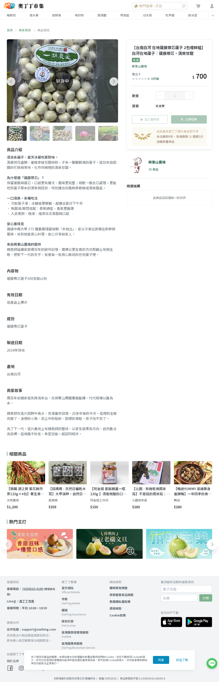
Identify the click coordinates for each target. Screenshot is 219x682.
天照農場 (13, 500)
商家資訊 (25, 30)
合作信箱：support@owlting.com (31, 629)
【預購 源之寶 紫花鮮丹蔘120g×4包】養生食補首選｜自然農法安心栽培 (25, 491)
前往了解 (182, 660)
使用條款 (115, 608)
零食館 (124, 15)
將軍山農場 (139, 66)
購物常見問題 (118, 588)
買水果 (34, 15)
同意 (161, 660)
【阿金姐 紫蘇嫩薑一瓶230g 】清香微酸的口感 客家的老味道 (108, 491)
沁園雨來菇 (139, 500)
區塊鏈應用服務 (72, 643)
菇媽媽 (53, 500)
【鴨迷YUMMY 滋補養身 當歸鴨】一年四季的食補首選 (193, 491)
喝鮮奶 (11, 15)
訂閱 (206, 598)
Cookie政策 (118, 615)
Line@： (20, 601)
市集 (65, 599)
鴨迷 (177, 500)
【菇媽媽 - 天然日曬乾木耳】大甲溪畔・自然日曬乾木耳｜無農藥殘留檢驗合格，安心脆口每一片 (67, 491)
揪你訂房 (68, 621)
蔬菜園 (102, 15)
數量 (135, 95)
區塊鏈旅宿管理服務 (75, 632)
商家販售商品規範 (121, 595)
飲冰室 (192, 15)
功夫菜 (147, 15)
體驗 (65, 610)
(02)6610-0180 (32, 589)
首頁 (10, 30)
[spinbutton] (174, 95)
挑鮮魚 (56, 15)
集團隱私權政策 (120, 601)
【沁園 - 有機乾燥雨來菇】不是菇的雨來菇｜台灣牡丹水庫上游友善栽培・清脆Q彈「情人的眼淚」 (151, 491)
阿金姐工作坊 (99, 500)
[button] (11, 81)
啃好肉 (79, 15)
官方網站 (68, 588)
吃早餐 (170, 15)
